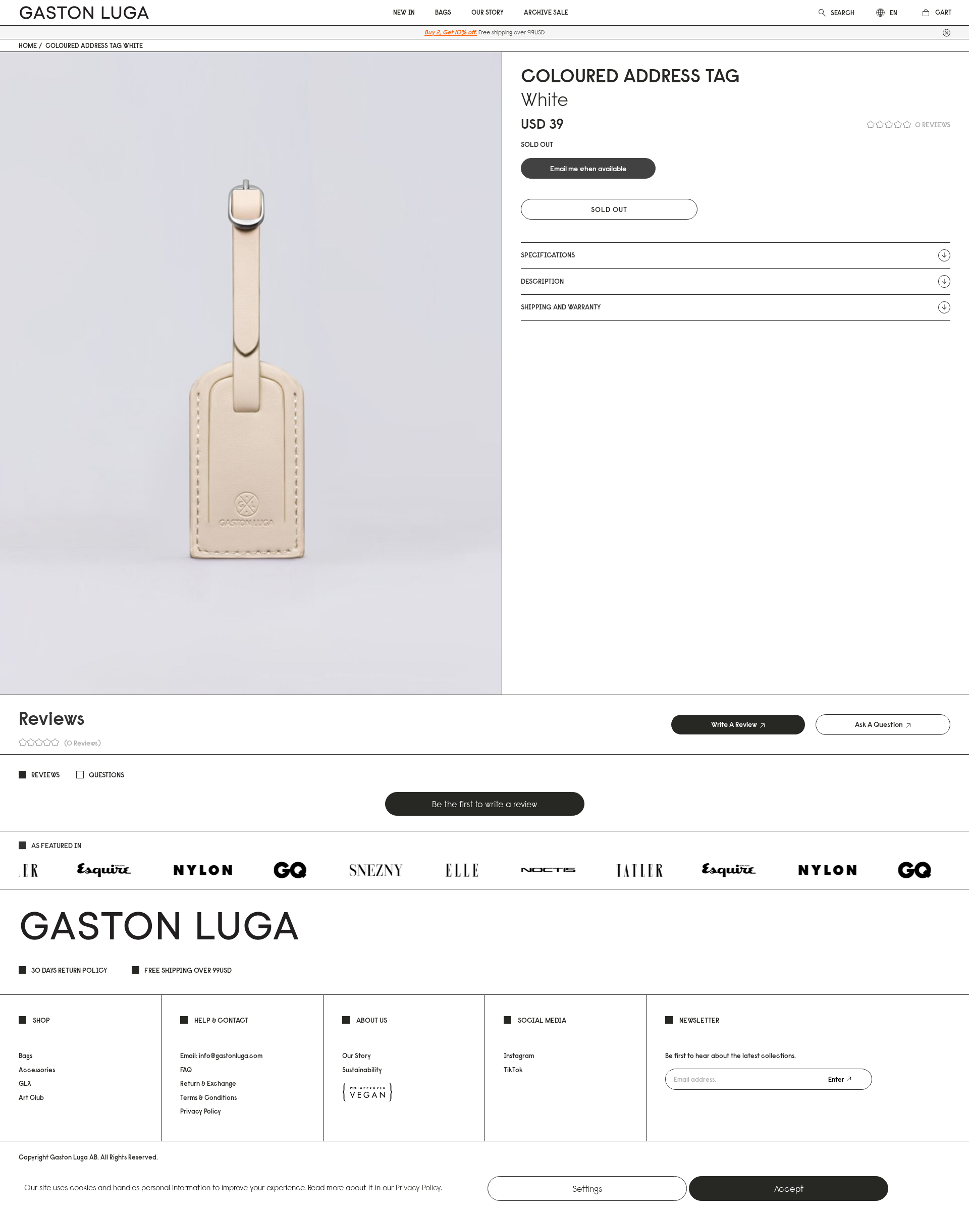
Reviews (45, 774)
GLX (25, 1083)
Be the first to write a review (484, 804)
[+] (946, 32)
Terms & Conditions (208, 1097)
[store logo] (84, 13)
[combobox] (843, 13)
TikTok (513, 1070)
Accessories (37, 1070)
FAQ (186, 1070)
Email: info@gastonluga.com (221, 1055)
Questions (106, 774)
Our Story (356, 1055)
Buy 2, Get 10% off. (450, 32)
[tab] (738, 724)
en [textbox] (893, 13)
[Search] (822, 12)
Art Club (31, 1097)
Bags (25, 1055)
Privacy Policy (200, 1111)
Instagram (519, 1055)
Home (28, 45)
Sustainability (362, 1070)
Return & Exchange (208, 1083)
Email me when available (588, 168)
